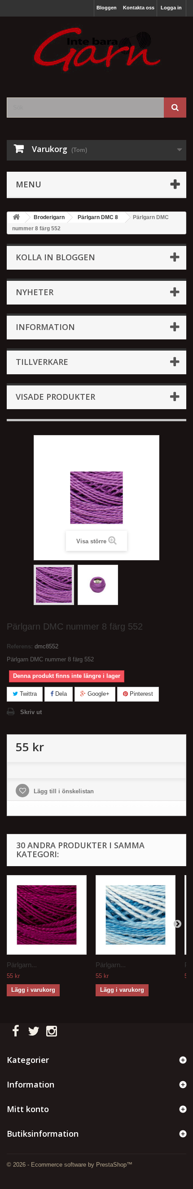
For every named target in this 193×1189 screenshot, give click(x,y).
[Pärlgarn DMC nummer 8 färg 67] (135, 915)
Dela (60, 693)
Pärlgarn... (22, 965)
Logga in (171, 7)
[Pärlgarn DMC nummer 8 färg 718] (47, 915)
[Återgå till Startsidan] (16, 217)
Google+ (98, 693)
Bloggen (106, 7)
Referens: (20, 646)
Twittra (27, 693)
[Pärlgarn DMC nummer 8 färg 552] (54, 585)
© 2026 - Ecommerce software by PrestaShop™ (69, 1164)
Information (45, 327)
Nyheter (34, 292)
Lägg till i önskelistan (63, 791)
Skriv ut (31, 712)
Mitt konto (28, 1109)
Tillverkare (42, 361)
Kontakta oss (138, 7)
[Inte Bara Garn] (96, 49)
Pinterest (140, 693)
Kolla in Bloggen (55, 257)
